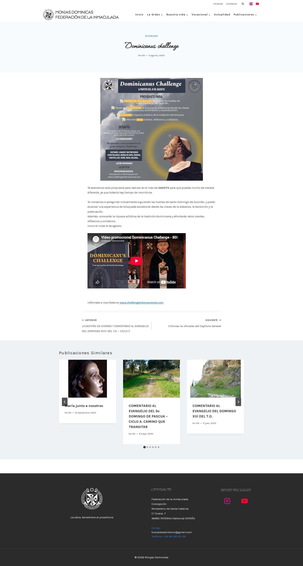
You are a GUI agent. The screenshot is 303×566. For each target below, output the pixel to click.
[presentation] (87, 379)
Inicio (139, 14)
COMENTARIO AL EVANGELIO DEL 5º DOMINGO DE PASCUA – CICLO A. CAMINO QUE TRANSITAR (148, 416)
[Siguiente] (238, 402)
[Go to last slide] (65, 402)
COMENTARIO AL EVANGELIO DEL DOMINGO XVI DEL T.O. (214, 411)
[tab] (144, 447)
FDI (143, 55)
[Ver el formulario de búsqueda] (242, 3)
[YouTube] (257, 4)
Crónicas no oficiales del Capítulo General (194, 323)
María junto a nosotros (84, 406)
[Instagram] (251, 4)
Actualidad (222, 14)
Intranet (218, 3)
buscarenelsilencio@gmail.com (172, 532)
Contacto (231, 3)
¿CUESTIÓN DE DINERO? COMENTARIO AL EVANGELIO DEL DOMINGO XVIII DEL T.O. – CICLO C (115, 326)
